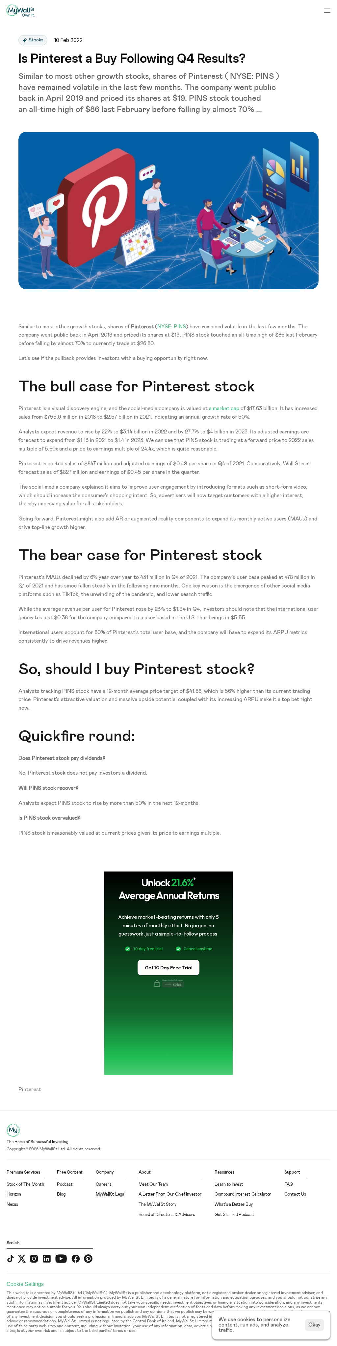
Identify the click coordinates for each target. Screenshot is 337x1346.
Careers (103, 1184)
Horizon (14, 1194)
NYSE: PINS (171, 326)
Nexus (12, 1205)
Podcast (64, 1184)
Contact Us (295, 1194)
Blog (61, 1194)
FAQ (288, 1184)
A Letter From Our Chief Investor (170, 1194)
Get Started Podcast (234, 1215)
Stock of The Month (25, 1184)
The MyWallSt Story (157, 1205)
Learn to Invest (229, 1184)
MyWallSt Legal (110, 1194)
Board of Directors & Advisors (167, 1215)
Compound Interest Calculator (243, 1194)
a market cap (224, 408)
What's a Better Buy (233, 1205)
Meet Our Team (153, 1184)
